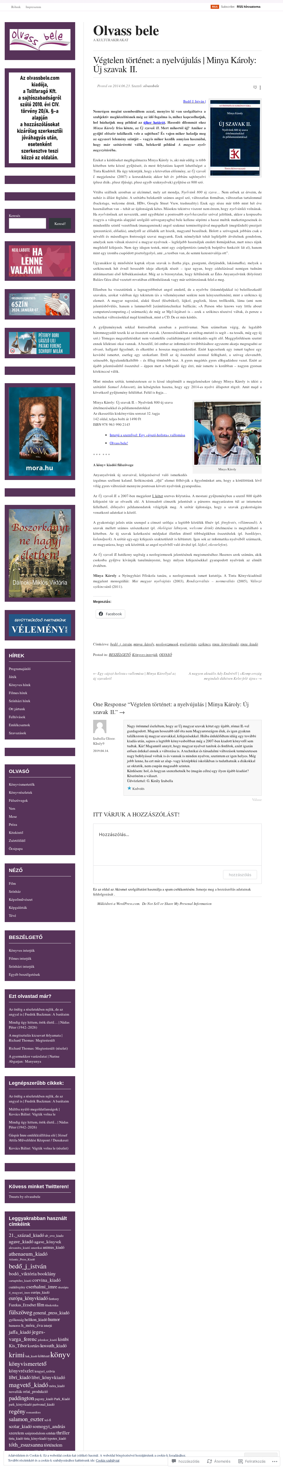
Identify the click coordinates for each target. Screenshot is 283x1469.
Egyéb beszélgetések (24, 974)
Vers (12, 808)
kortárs (34, 1345)
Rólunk (16, 7)
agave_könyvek (47, 1241)
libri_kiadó (20, 1377)
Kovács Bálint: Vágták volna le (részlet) (38, 1148)
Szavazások (17, 732)
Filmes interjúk (20, 958)
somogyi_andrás (49, 1426)
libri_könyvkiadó (48, 1377)
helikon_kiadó (36, 1319)
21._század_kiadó (26, 1235)
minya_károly (143, 644)
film (40, 1304)
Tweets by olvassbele (24, 1196)
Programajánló (20, 668)
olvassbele (151, 85)
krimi (17, 1354)
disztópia (63, 1287)
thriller (63, 1432)
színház (51, 1433)
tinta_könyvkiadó (225, 644)
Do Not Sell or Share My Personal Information (177, 903)
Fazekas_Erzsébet (22, 1304)
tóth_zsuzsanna (26, 1444)
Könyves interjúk (145, 654)
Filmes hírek (18, 692)
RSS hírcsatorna (248, 6)
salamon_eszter (26, 1419)
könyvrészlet (21, 1370)
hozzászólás (240, 874)
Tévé (12, 915)
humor (54, 1319)
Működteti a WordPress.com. (118, 903)
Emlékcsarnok (19, 724)
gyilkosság (16, 1319)
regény (17, 1411)
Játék (13, 676)
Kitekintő (16, 832)
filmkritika (51, 1305)
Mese (13, 816)
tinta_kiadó (249, 644)
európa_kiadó (40, 1292)
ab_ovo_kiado (54, 1236)
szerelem (16, 1433)
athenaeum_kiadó (28, 1253)
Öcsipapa (16, 848)
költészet (43, 1356)
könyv (60, 1354)
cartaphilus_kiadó (20, 1280)
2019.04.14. (101, 751)
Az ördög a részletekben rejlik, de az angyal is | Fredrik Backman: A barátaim (39, 1012)
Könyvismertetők (22, 784)
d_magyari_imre (19, 1292)
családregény (17, 1287)
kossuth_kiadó (53, 1345)
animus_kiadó (53, 1247)
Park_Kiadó (62, 1399)
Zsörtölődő (17, 840)
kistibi (63, 1339)
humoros (14, 1325)
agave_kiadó (21, 1241)
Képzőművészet (21, 899)
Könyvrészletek (20, 792)
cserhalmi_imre (41, 1286)
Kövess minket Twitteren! (39, 1186)
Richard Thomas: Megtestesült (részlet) (38, 1048)
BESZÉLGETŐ (119, 654)
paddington (21, 1398)
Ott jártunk (17, 708)
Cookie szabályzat (107, 1460)
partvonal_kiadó (43, 1404)
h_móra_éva (32, 1325)
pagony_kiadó (44, 1399)
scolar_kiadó (20, 1426)
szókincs (204, 644)
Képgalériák (18, 907)
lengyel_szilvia (45, 1371)
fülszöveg (20, 1312)
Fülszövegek (18, 800)
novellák (15, 1391)
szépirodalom (35, 1433)
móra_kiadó (57, 1386)
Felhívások (17, 716)
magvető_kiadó (28, 1384)
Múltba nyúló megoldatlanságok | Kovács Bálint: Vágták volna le (34, 1112)
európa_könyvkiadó (28, 1298)
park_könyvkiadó (20, 1404)
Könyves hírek (20, 684)
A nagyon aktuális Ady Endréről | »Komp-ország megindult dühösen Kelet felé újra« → (225, 676)
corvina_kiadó (46, 1280)
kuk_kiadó (31, 1356)
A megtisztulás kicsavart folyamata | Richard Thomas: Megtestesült (35, 1038)
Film (12, 883)
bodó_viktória (23, 1273)
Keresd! (60, 223)
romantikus (33, 1412)
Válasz (257, 799)
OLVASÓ (165, 654)
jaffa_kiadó (20, 1331)
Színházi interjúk (22, 966)
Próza (13, 824)
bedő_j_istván (121, 644)
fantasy (54, 1298)
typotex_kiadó (57, 1438)
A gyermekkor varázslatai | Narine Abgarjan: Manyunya (34, 1059)
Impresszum (33, 7)
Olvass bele (126, 30)
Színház (15, 891)
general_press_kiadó (51, 1313)
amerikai (36, 1247)
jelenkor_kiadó (47, 1340)
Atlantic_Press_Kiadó (22, 1259)
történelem (53, 1445)
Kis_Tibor (18, 1346)
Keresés (14, 215)
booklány (47, 1273)
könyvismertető (27, 1363)
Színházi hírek (19, 700)
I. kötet (157, 495)
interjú (48, 1325)
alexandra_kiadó (19, 1247)
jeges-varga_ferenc (27, 1335)
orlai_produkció (35, 1391)
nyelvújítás (188, 644)
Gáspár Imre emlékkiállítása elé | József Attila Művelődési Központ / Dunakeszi (39, 1138)
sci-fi (47, 1420)
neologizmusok (167, 644)
